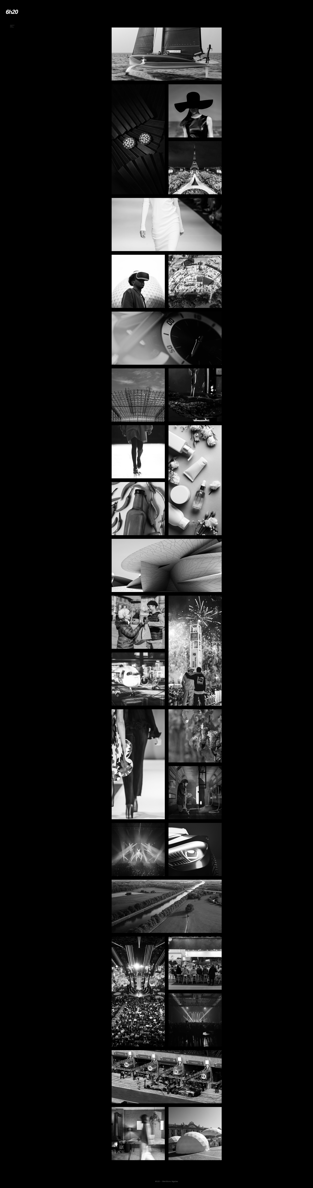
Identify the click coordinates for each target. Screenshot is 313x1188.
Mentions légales (170, 1181)
